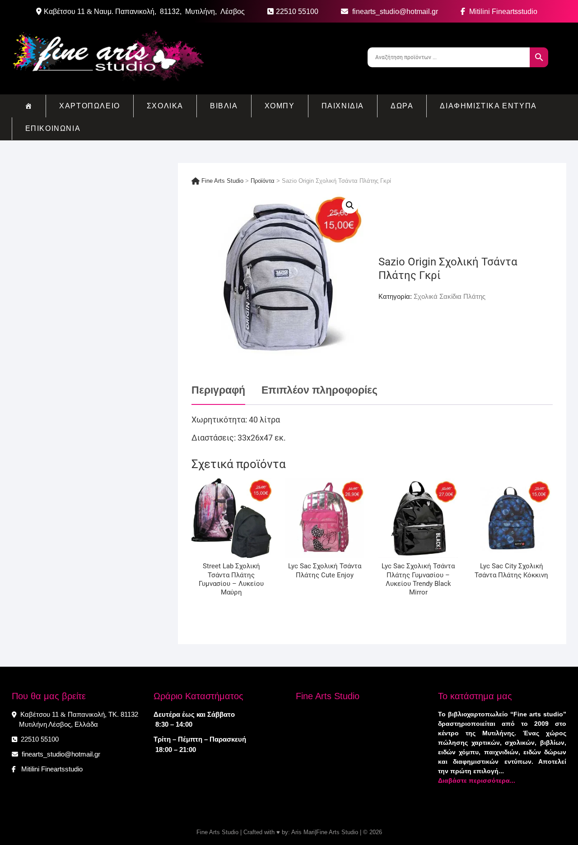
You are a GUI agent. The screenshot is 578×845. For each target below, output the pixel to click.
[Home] (29, 106)
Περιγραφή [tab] (218, 390)
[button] (350, 205)
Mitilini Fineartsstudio (502, 11)
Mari (308, 832)
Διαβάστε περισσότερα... (476, 780)
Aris (296, 832)
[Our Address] (40, 11)
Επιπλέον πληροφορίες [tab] (319, 390)
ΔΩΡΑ (402, 106)
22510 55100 (297, 11)
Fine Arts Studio (217, 832)
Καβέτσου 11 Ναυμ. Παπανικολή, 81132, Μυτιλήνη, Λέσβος (144, 11)
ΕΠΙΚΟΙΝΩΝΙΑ (53, 128)
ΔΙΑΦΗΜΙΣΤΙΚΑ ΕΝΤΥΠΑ (488, 106)
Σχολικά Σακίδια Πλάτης (449, 296)
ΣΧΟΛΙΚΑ (165, 106)
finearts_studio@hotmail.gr (394, 11)
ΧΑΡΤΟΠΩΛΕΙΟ (89, 106)
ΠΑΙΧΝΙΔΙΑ (343, 106)
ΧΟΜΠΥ (280, 106)
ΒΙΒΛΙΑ (224, 106)
